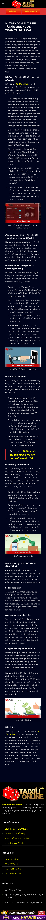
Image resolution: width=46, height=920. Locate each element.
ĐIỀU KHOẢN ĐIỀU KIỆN (16, 829)
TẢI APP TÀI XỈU (12, 864)
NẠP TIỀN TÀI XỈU (13, 869)
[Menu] (3, 4)
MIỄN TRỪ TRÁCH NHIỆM (17, 838)
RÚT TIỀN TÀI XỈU (13, 874)
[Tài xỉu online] (23, 4)
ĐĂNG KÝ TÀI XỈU (13, 859)
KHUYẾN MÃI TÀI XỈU (14, 843)
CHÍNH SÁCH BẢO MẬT (15, 833)
